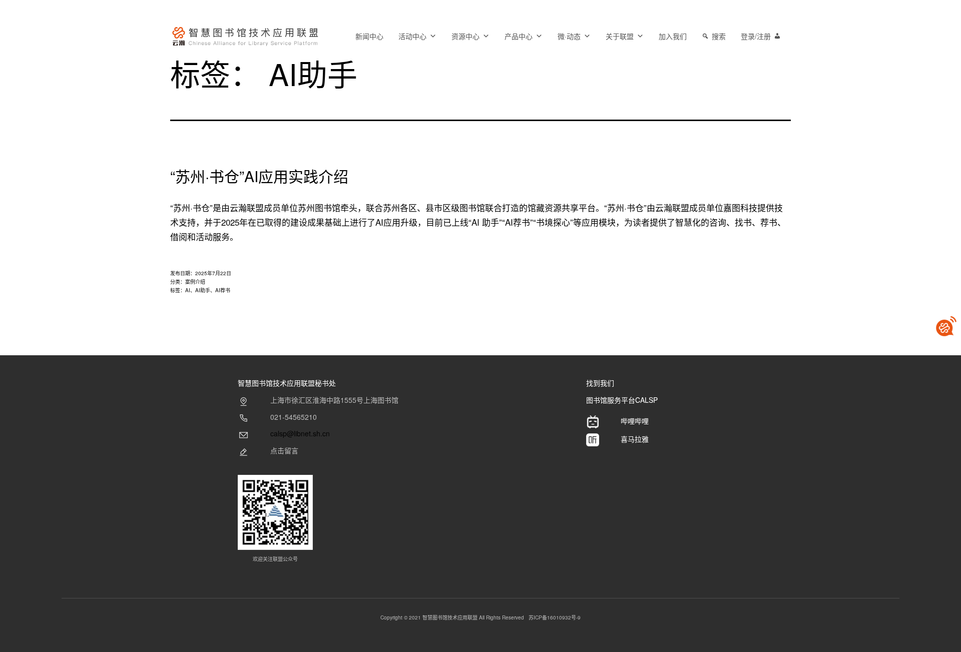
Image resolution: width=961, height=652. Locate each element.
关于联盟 (620, 36)
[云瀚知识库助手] (946, 326)
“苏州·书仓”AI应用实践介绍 (259, 176)
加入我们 (673, 36)
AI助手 (202, 290)
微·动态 (569, 36)
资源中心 (465, 36)
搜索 (719, 36)
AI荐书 (222, 290)
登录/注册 (756, 36)
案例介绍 (195, 281)
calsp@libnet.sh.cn (300, 433)
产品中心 (519, 36)
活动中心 (412, 36)
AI (187, 290)
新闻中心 (369, 36)
